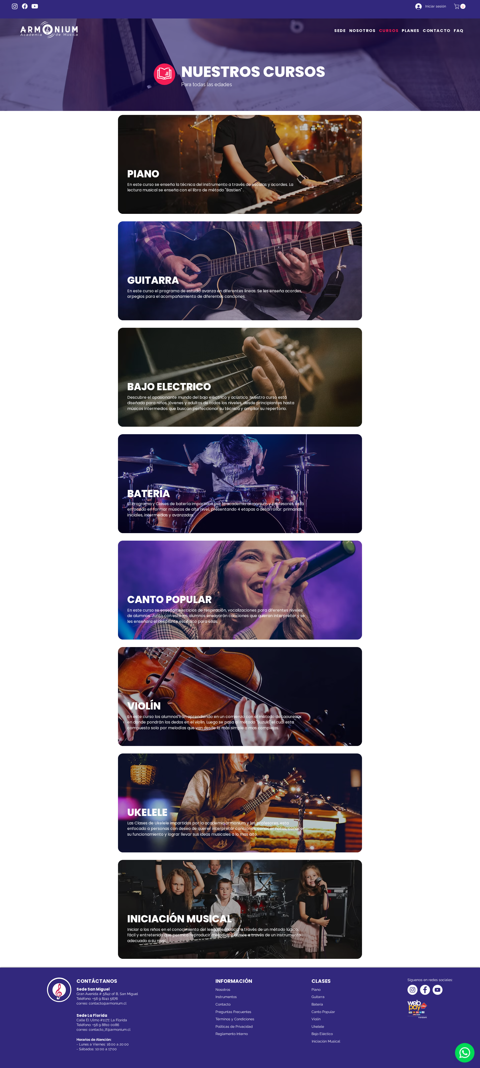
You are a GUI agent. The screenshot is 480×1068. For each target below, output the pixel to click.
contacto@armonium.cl (107, 1003)
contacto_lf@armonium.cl (109, 1030)
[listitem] (240, 164)
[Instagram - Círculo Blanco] (413, 990)
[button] (460, 6)
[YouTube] (34, 6)
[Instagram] (14, 6)
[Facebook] (24, 6)
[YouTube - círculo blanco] (437, 990)
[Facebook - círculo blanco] (425, 990)
